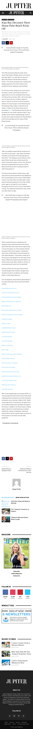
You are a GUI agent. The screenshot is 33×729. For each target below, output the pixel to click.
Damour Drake (6, 323)
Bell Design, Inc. (6, 306)
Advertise (18, 722)
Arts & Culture (11, 19)
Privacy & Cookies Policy (23, 724)
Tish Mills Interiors (7, 389)
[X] (7, 42)
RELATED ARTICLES (8, 497)
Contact (14, 724)
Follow (13, 590)
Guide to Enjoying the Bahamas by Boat (20, 662)
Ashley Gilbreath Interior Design (11, 297)
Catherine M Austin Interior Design (12, 314)
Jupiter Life (4, 19)
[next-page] (5, 526)
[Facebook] (3, 42)
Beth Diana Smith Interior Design (11, 310)
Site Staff (5, 39)
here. (10, 110)
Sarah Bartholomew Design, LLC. (11, 376)
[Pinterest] (11, 42)
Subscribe (11, 722)
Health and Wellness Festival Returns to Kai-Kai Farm (24, 470)
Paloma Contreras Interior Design (12, 354)
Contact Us (16, 576)
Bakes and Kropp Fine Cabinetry (11, 301)
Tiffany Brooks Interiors (9, 385)
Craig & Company (7, 319)
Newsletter (24, 722)
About (6, 722)
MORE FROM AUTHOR (22, 497)
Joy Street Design (7, 341)
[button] (3, 13)
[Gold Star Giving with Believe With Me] (6, 504)
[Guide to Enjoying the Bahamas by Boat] (6, 663)
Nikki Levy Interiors (7, 345)
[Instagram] (14, 716)
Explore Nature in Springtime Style (6, 469)
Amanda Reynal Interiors (9, 288)
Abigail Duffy (16, 489)
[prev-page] (3, 526)
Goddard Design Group (8, 328)
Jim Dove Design (7, 336)
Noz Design (5, 350)
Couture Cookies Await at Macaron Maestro (21, 644)
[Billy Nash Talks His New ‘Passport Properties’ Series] (6, 654)
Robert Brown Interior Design (10, 371)
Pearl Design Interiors (8, 358)
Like (5, 590)
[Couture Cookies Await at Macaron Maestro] (6, 645)
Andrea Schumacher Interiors (10, 293)
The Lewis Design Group (9, 380)
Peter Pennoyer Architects (10, 363)
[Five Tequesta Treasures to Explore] (6, 511)
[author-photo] (16, 487)
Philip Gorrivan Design (8, 367)
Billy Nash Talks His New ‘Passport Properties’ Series (21, 653)
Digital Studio (7, 724)
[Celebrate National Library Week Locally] (6, 519)
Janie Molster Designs (8, 332)
